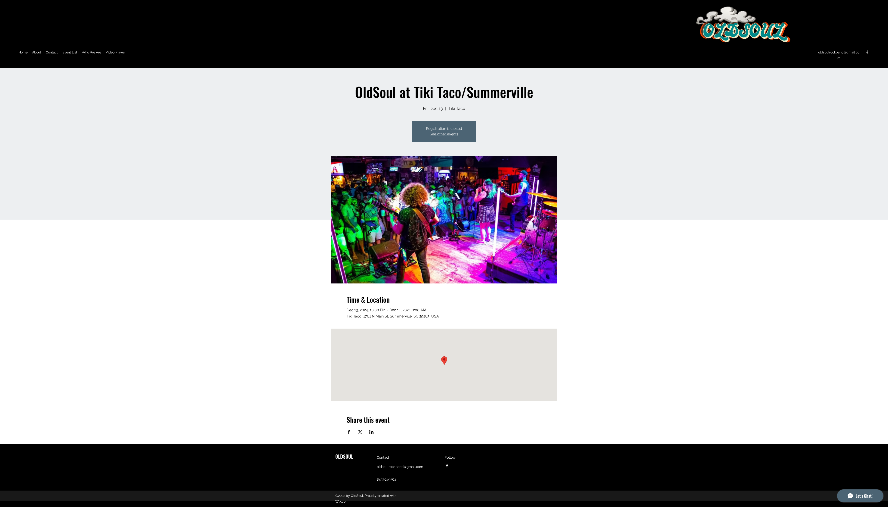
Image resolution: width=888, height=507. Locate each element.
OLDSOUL (344, 456)
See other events (444, 134)
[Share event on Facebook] (349, 432)
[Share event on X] (360, 432)
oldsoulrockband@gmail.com (400, 467)
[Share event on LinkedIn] (371, 432)
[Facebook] (867, 52)
